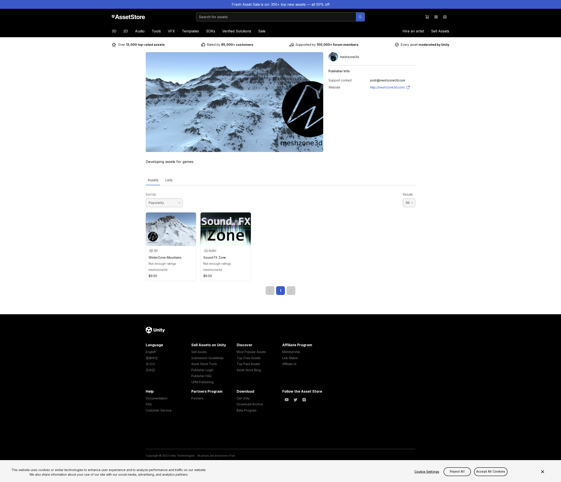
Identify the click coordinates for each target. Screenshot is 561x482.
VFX (171, 31)
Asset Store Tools (204, 364)
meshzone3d (158, 270)
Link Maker (290, 358)
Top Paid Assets (248, 364)
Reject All (457, 471)
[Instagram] (304, 399)
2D (125, 31)
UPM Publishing (202, 382)
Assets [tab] (152, 180)
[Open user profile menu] (444, 16)
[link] (270, 290)
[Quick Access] (436, 16)
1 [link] (280, 290)
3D (114, 31)
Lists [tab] (168, 180)
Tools (156, 31)
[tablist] (280, 180)
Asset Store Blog (249, 370)
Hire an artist (413, 31)
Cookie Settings (426, 471)
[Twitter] (295, 399)
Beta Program (246, 410)
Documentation (156, 398)
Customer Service (159, 410)
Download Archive (250, 404)
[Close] (542, 472)
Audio (140, 31)
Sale (261, 31)
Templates (190, 31)
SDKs (210, 31)
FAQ (149, 404)
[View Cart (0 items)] (427, 16)
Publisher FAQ (201, 376)
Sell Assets (440, 31)
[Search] (360, 16)
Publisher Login (202, 370)
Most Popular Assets (251, 352)
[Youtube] (286, 399)
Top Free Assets (249, 358)
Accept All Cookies (490, 471)
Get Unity (243, 398)
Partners (197, 398)
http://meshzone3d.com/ (387, 87)
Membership (291, 352)
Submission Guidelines (207, 358)
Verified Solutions (236, 31)
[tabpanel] (280, 240)
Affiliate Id (289, 364)
